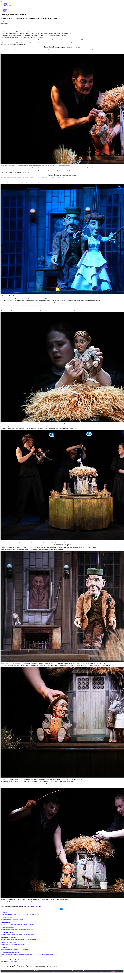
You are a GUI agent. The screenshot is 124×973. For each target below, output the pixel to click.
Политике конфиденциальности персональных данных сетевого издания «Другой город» (20, 971)
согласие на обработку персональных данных (68, 971)
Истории (5, 4)
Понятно (113, 971)
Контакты (5, 9)
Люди (4, 6)
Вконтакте (11, 961)
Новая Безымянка (7, 5)
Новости (5, 3)
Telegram (15, 961)
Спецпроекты (6, 7)
